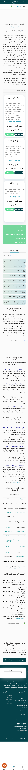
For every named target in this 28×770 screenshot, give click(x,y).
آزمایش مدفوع (8, 531)
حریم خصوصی (8, 703)
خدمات (25, 696)
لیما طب (5, 738)
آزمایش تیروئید (20, 531)
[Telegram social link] (10, 719)
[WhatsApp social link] (13, 719)
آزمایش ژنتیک (8, 552)
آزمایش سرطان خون (20, 556)
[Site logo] (18, 6)
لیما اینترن (24, 698)
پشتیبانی (10, 701)
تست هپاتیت (20, 540)
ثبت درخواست (19, 134)
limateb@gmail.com (22, 730)
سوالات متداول (8, 699)
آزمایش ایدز (8, 535)
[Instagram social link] (16, 719)
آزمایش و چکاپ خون (20, 618)
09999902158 (23, 728)
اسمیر (19, 499)
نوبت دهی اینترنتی (22, 710)
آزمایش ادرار (8, 527)
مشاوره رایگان (9, 134)
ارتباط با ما (9, 695)
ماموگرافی (8, 512)
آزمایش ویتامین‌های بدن (20, 512)
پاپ (22, 499)
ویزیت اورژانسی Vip (21, 705)
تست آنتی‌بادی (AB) (8, 546)
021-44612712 (21, 724)
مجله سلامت (9, 697)
